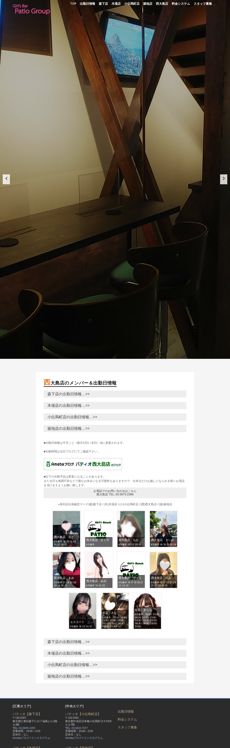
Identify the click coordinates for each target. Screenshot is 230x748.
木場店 (116, 3)
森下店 (103, 3)
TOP (73, 3)
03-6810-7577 (80, 743)
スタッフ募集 (203, 3)
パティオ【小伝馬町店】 (83, 729)
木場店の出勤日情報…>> (67, 421)
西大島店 (162, 3)
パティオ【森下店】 (27, 729)
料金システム (181, 3)
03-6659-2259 (27, 743)
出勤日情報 (87, 3)
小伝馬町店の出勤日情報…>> (70, 432)
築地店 (147, 3)
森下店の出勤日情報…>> (67, 409)
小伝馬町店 (132, 3)
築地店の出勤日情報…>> (67, 444)
